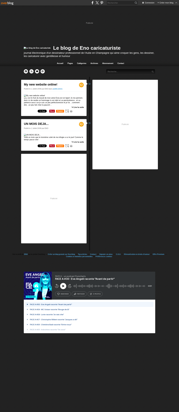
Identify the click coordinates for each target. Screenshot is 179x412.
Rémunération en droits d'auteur (137, 254)
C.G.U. (118, 254)
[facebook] (92, 2)
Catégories (81, 63)
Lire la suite (79, 107)
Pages (70, 63)
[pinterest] (101, 2)
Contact (120, 63)
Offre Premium (158, 254)
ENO (26, 254)
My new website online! (40, 84)
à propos (97, 294)
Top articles (82, 254)
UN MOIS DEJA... (36, 124)
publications (58, 89)
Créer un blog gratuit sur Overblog (61, 254)
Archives (94, 63)
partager (81, 294)
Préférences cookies (104, 257)
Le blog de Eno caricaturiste (87, 48)
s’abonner (65, 294)
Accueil (60, 63)
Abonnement (107, 63)
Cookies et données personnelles (79, 257)
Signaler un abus (106, 254)
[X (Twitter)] (97, 2)
